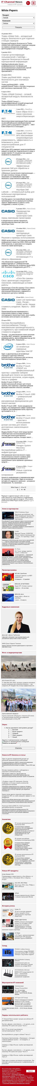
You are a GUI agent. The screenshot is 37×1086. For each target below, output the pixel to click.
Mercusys (27, 970)
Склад (4, 946)
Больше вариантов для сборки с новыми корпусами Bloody (25, 896)
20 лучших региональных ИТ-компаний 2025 (24, 823)
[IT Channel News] (11, 4)
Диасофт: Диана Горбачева (11, 635)
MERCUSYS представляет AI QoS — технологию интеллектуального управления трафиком (24, 974)
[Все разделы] (34, 4)
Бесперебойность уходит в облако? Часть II (16, 1034)
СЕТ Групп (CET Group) (21, 997)
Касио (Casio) (31, 208)
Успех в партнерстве (10, 509)
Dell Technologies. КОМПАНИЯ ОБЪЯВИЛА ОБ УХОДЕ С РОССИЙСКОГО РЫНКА (24, 161)
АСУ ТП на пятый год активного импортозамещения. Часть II (12, 1030)
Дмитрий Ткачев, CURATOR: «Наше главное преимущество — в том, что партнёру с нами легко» (25, 536)
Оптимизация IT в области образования (17, 258)
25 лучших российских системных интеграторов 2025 (24, 839)
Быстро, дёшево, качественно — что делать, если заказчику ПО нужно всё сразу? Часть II (18, 1050)
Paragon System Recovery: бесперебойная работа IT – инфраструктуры (16, 448)
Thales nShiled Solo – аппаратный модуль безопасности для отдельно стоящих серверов (17, 38)
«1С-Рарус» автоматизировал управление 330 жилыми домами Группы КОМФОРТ (24, 936)
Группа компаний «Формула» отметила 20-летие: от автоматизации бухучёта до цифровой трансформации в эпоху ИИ (18, 717)
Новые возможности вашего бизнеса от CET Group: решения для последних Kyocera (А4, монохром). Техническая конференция (24, 1003)
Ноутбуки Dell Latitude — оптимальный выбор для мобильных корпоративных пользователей (17, 193)
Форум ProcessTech (21, 988)
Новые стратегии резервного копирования (16, 472)
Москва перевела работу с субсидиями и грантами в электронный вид (15, 770)
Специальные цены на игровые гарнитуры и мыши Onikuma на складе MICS (24, 964)
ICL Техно (17, 549)
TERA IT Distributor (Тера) (22, 512)
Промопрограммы (9, 570)
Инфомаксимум (19, 986)
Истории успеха (8, 906)
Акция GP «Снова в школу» (23, 586)
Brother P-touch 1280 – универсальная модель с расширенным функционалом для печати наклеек (18, 398)
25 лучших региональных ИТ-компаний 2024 (24, 855)
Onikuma (17, 960)
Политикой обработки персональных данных (13, 1075)
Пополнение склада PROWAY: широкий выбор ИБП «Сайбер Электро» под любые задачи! (24, 952)
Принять (30, 1071)
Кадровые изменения (10, 607)
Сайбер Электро (25, 949)
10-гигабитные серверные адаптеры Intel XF (24, 349)
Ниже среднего (17, 735)
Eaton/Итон (28, 109)
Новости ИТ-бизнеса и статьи (13, 755)
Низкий (14, 737)
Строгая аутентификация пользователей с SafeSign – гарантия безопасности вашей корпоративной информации (15, 58)
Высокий (15, 729)
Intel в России (31, 344)
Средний (15, 733)
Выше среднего (17, 731)
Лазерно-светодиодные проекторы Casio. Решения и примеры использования (18, 234)
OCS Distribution (19, 970)
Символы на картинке (9, 743)
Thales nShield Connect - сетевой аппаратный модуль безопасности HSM (17, 96)
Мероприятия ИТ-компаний (13, 982)
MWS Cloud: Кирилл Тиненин (11, 643)
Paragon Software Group (24, 442)
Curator (17, 531)
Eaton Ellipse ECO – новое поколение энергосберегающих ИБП (18, 115)
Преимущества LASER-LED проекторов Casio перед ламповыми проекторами (16, 214)
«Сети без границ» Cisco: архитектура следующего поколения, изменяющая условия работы (17, 281)
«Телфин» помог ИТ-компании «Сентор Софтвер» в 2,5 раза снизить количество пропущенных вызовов (15, 783)
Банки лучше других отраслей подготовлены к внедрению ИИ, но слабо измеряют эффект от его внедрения (18, 796)
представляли (23, 540)
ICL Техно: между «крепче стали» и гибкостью (23, 551)
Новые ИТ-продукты (10, 871)
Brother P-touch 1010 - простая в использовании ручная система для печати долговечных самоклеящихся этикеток (18, 423)
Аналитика (6, 819)
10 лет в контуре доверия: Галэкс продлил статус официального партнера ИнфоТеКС (23, 914)
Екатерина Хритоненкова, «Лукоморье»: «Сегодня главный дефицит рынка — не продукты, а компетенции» (18, 1039)
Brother (29, 363)
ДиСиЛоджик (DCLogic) (8, 680)
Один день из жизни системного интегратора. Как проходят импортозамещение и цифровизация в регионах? (18, 1062)
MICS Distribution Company (22, 959)
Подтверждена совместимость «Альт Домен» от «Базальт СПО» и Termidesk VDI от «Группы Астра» (17, 878)
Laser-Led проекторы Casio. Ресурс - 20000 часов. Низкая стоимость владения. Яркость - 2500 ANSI (18, 304)
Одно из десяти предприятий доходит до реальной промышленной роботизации (15, 759)
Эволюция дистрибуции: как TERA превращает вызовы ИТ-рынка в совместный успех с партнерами (25, 517)
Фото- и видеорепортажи (12, 652)
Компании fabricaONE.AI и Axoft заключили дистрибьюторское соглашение (16, 806)
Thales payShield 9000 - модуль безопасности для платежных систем (15, 79)
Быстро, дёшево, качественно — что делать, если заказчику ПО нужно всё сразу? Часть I (18, 1024)
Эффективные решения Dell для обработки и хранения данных (15, 168)
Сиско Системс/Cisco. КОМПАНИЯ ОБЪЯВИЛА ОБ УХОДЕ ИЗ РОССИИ (24, 274)
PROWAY (17, 949)
